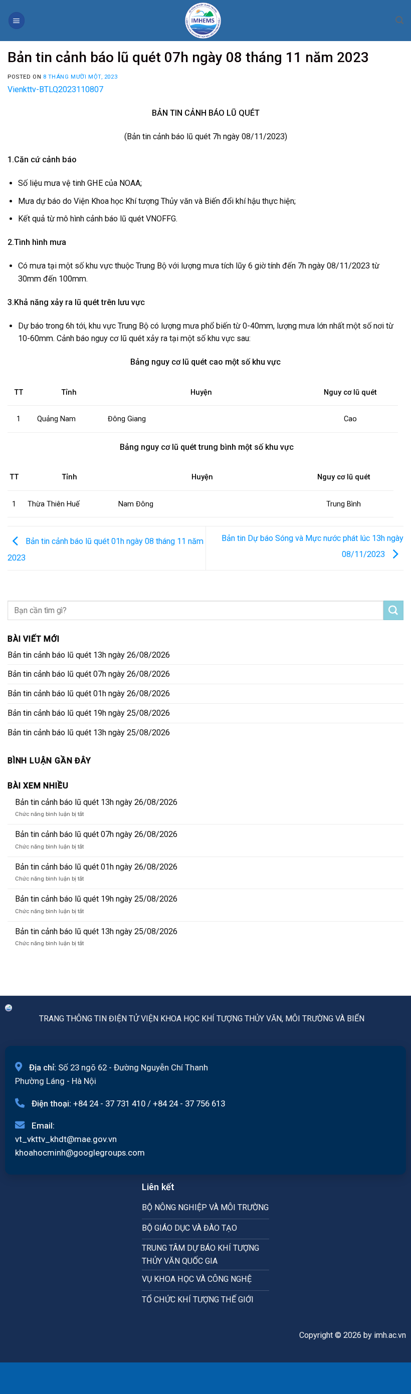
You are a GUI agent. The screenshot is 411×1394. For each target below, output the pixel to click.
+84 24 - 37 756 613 (189, 1103)
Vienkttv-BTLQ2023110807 (55, 89)
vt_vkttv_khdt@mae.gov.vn (66, 1139)
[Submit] (393, 611)
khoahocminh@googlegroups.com (80, 1153)
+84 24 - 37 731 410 (109, 1103)
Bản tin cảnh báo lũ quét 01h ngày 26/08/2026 (89, 693)
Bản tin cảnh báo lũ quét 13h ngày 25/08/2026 (89, 732)
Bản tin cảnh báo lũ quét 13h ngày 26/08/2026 (89, 655)
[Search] (399, 20)
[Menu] (17, 20)
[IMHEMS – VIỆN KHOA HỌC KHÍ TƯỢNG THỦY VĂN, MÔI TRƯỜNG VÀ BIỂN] (203, 20)
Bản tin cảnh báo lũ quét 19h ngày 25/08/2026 (89, 713)
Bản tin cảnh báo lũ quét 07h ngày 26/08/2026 (89, 674)
